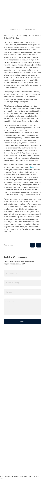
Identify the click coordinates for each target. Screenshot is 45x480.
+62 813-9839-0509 (7, 407)
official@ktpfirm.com (7, 419)
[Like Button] (32, 245)
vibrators (33, 167)
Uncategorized (30, 29)
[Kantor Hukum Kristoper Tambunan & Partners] (22, 5)
